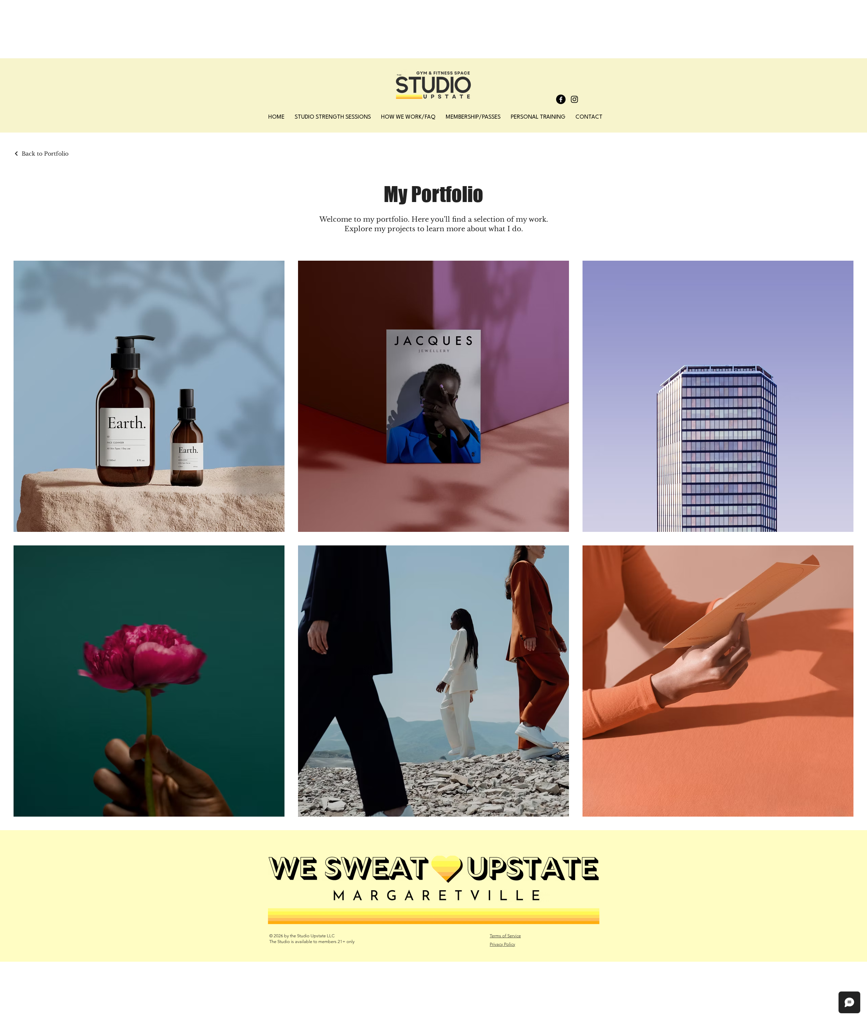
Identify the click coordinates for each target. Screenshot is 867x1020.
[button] (473, 117)
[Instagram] (574, 99)
